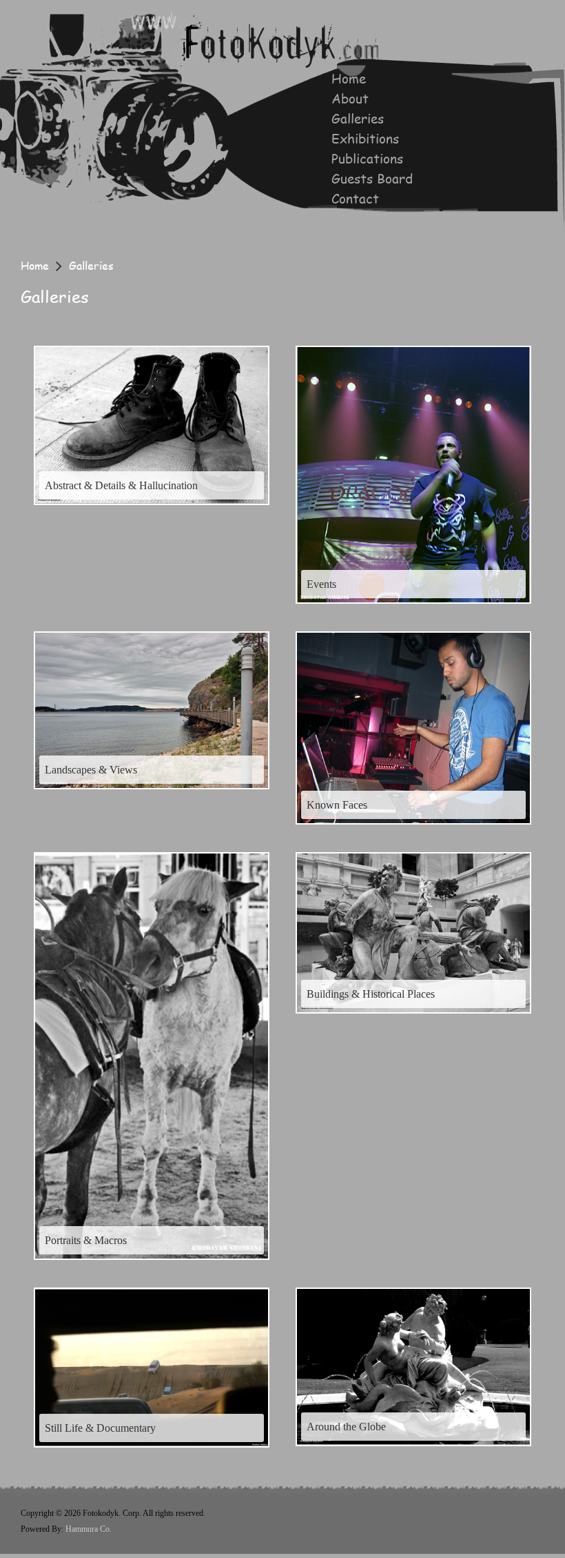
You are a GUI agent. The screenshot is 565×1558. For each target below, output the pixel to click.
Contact (355, 199)
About (350, 99)
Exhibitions (365, 139)
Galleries (357, 119)
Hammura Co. (88, 1529)
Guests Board (372, 179)
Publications (367, 159)
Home (348, 79)
